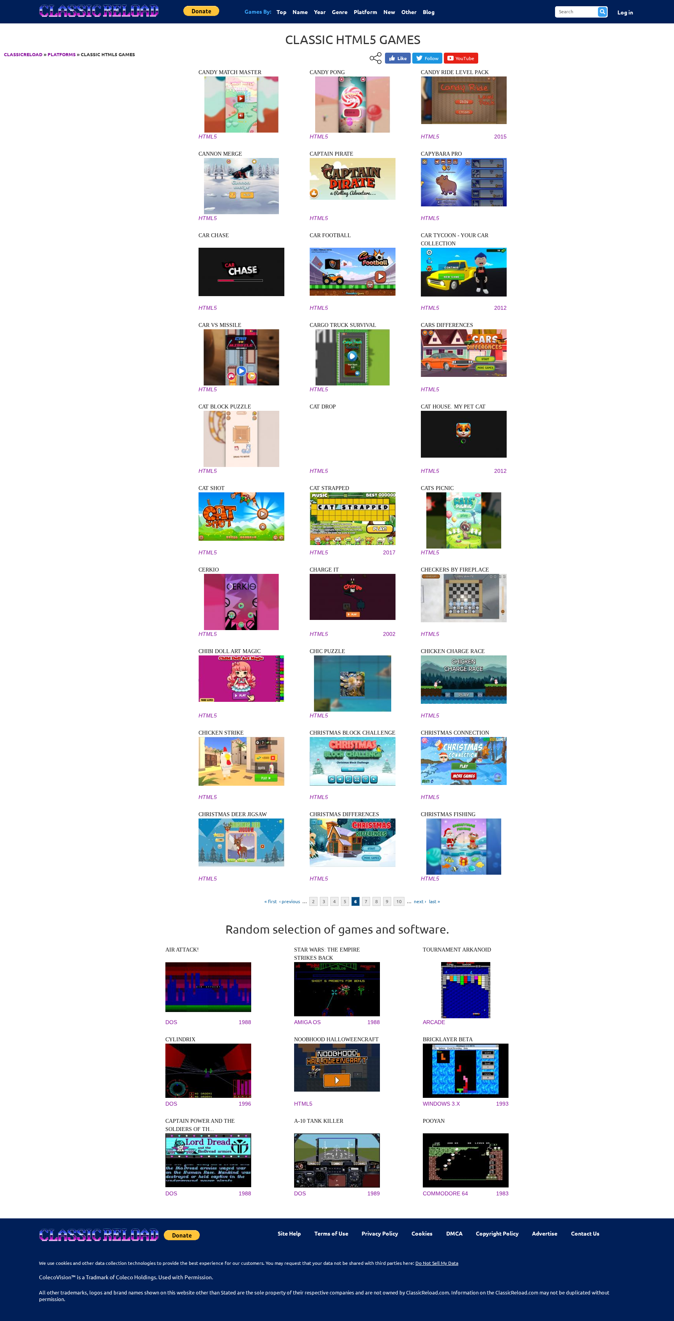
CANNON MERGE (220, 154)
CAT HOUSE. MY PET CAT (453, 407)
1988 (245, 1022)
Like (402, 58)
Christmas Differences (344, 814)
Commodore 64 (445, 1193)
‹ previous (289, 901)
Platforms (62, 54)
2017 (389, 552)
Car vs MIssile (220, 325)
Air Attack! (182, 950)
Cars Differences (447, 325)
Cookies (422, 1233)
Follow (431, 58)
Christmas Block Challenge (353, 733)
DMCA (454, 1233)
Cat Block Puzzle (225, 407)
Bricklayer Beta (448, 1039)
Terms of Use (331, 1233)
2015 (500, 136)
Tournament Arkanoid (457, 950)
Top (281, 11)
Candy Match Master (230, 72)
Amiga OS (307, 1022)
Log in (625, 12)
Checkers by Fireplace (455, 570)
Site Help (289, 1233)
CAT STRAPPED (329, 488)
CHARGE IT (324, 570)
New (389, 11)
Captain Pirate (331, 154)
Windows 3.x (441, 1104)
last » (434, 901)
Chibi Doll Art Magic (230, 651)
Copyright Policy (497, 1233)
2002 (389, 634)
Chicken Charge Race (453, 651)
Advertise (544, 1233)
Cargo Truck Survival (343, 325)
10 (399, 901)
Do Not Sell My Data (436, 1263)
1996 (245, 1104)
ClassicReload (23, 54)
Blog (429, 11)
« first (270, 901)
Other (409, 11)
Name (300, 11)
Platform (365, 11)
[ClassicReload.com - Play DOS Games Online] (98, 18)
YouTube (465, 58)
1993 (502, 1104)
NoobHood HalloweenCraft (336, 1039)
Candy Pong (327, 72)
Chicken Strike (221, 733)
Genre (340, 11)
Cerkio (209, 570)
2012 (500, 308)
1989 (373, 1193)
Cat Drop (323, 407)
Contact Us (585, 1233)
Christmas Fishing (448, 814)
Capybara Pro (441, 154)
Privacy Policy (380, 1233)
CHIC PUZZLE (327, 651)
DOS (171, 1022)
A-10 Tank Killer (318, 1121)
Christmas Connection (455, 733)
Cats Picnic (437, 488)
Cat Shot (212, 488)
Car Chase (214, 235)
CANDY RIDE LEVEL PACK (455, 72)
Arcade (434, 1022)
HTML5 (208, 136)
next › (420, 901)
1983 (502, 1193)
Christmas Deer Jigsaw (233, 814)
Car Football (330, 235)
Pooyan (434, 1121)
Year (320, 11)
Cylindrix (180, 1039)
